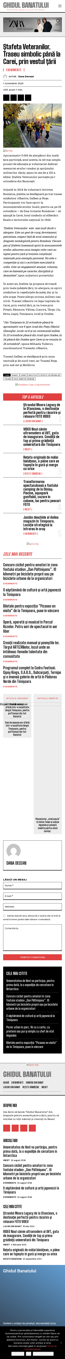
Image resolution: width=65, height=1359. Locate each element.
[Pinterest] (21, 98)
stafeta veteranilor (49, 375)
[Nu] (61, 1342)
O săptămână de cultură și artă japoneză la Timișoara (32, 592)
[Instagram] (15, 1128)
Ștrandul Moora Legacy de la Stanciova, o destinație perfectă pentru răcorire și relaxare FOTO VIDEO (42, 410)
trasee (7, 379)
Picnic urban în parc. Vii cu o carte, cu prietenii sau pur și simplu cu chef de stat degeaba (30, 1031)
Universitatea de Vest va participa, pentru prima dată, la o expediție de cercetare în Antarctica (30, 985)
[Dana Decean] (6, 77)
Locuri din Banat (32, 421)
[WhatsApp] (28, 98)
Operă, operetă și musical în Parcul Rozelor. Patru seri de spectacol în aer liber (30, 626)
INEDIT (27, 449)
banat (15, 375)
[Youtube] (32, 1128)
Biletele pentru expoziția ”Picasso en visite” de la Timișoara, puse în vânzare (31, 608)
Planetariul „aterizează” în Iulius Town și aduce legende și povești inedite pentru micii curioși (47, 825)
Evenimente (30, 533)
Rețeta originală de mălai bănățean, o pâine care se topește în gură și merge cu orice (41, 463)
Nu (28, 1354)
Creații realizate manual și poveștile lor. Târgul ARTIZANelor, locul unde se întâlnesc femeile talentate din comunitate (31, 649)
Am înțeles (18, 1354)
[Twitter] (13, 98)
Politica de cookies (43, 1354)
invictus (32, 375)
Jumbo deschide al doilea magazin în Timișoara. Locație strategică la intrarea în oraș (41, 523)
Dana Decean (26, 76)
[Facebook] (6, 98)
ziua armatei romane (24, 379)
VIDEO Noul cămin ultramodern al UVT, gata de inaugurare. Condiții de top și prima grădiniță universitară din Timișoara (41, 437)
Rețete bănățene (32, 473)
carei (23, 375)
